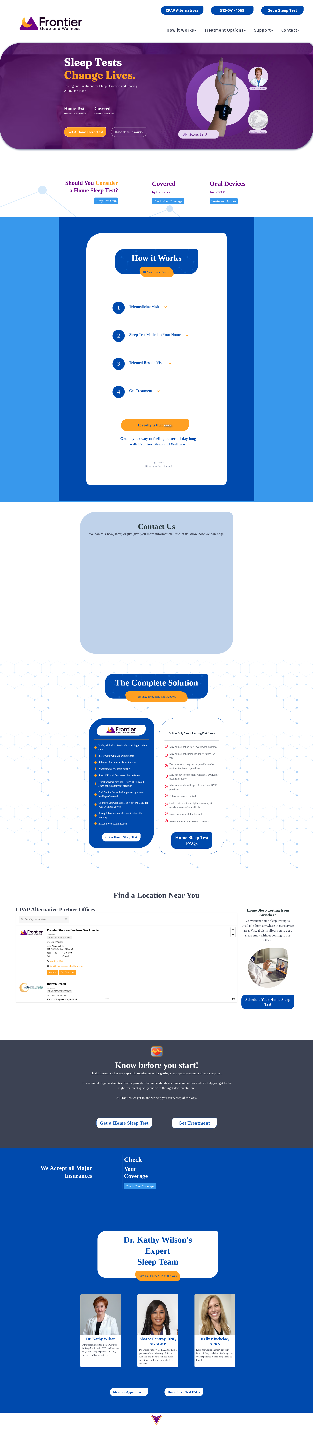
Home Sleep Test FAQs (191, 840)
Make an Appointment (129, 1392)
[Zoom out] (233, 934)
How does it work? (129, 132)
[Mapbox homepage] (107, 1000)
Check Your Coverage (168, 201)
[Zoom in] (233, 929)
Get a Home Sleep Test (121, 837)
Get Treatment (194, 1123)
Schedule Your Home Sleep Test (267, 1001)
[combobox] (41, 919)
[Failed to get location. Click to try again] (66, 919)
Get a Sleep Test (282, 10)
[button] (180, 30)
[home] (51, 23)
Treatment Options (223, 201)
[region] (170, 964)
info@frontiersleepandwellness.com (66, 966)
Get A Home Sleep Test (85, 132)
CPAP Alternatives (182, 10)
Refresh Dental (56, 983)
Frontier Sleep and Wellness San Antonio (73, 930)
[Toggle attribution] (233, 999)
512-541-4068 (232, 10)
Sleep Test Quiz (106, 201)
